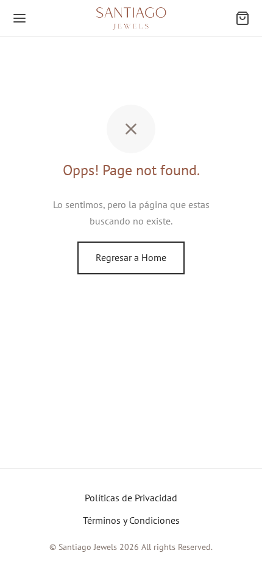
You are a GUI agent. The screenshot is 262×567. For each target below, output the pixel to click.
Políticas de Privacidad (131, 498)
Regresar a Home (131, 257)
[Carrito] (242, 18)
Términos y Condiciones (131, 520)
